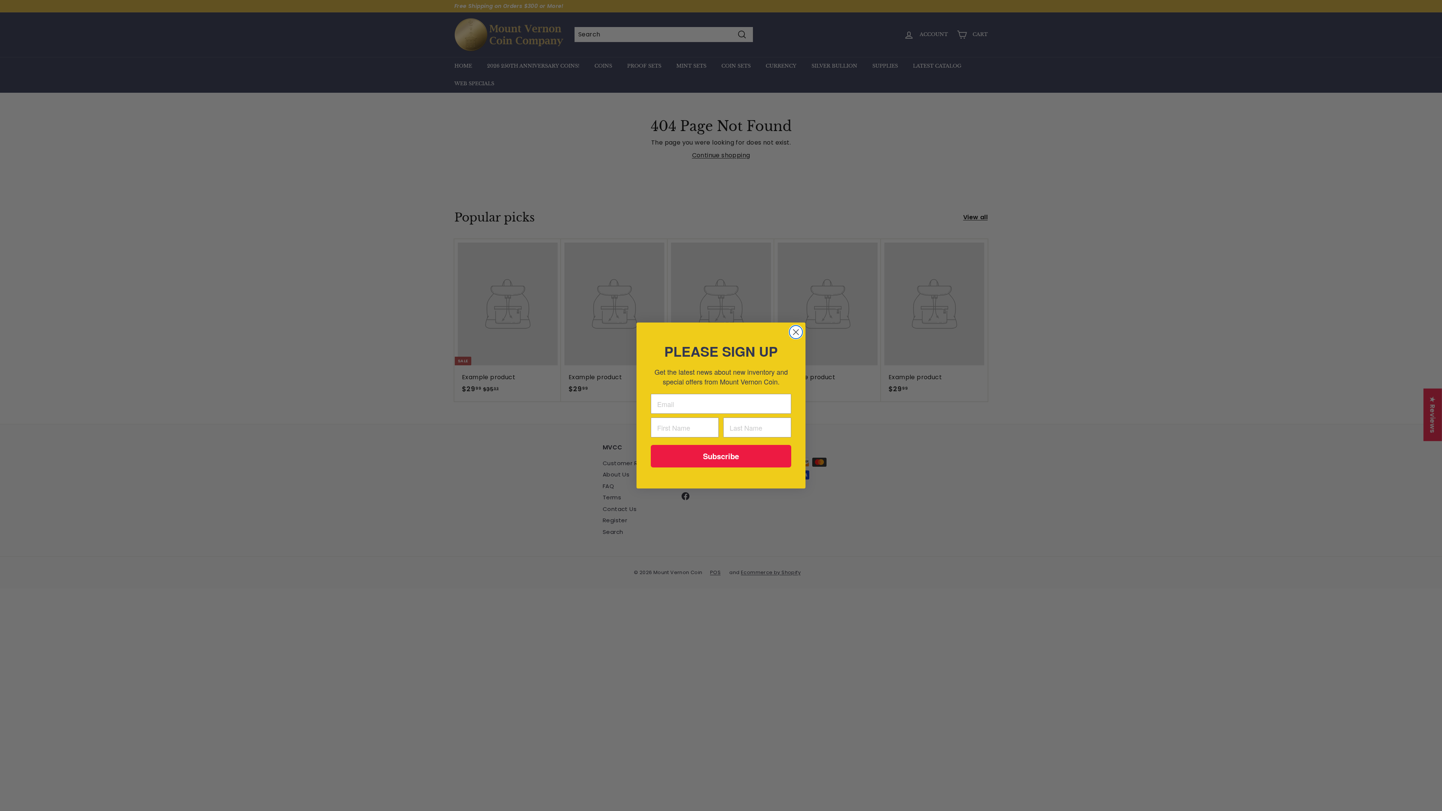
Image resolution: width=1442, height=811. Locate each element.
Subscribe (721, 456)
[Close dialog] (795, 332)
